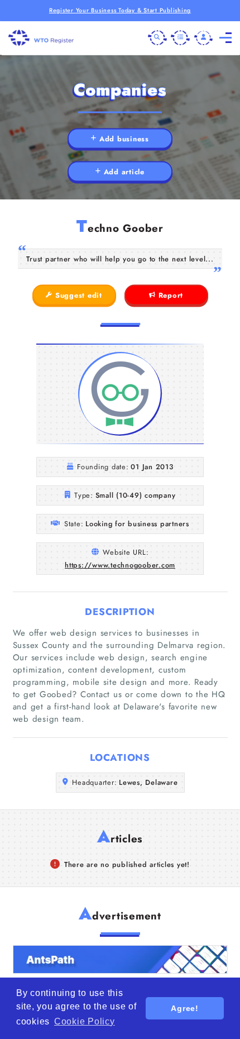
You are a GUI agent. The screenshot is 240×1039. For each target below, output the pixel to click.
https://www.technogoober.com (120, 565)
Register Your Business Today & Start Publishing (120, 10)
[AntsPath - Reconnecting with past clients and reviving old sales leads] (120, 959)
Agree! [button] (185, 1008)
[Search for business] (157, 37)
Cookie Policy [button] (84, 1021)
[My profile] (203, 37)
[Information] (180, 37)
